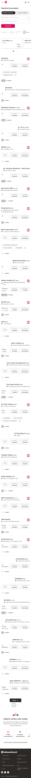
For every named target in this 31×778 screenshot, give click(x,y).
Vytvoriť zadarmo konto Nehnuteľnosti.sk (15, 742)
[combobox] (14, 17)
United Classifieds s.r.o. (13, 776)
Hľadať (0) (8, 26)
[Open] (28, 18)
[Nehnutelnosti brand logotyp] (2, 2)
